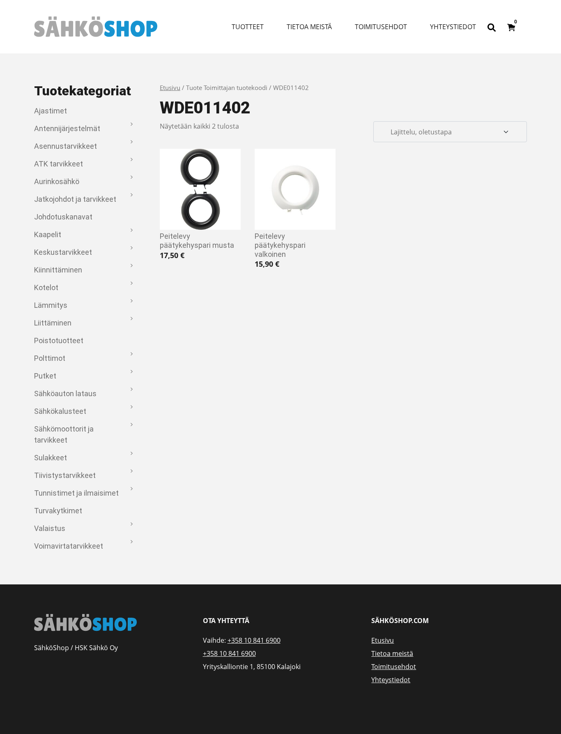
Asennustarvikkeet (65, 146)
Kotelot (46, 287)
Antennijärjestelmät (67, 128)
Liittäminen (52, 323)
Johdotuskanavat (63, 216)
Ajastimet (50, 110)
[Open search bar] (491, 26)
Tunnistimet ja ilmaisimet (76, 493)
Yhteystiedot (453, 26)
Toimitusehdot (381, 26)
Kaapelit (47, 234)
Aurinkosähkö (56, 181)
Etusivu (170, 87)
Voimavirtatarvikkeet (68, 546)
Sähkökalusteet (60, 411)
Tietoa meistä (309, 26)
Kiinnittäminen (58, 269)
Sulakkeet (50, 457)
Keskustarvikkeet (63, 252)
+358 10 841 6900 (254, 640)
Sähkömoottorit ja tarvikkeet (64, 434)
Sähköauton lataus (65, 393)
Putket (45, 376)
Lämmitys (50, 305)
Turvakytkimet (58, 510)
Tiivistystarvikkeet (65, 475)
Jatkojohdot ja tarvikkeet (75, 199)
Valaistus (49, 528)
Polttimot (49, 358)
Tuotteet (248, 26)
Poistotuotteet (58, 340)
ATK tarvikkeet (58, 163)
